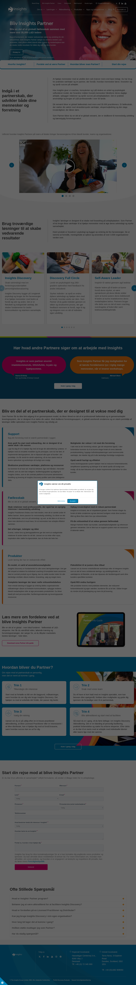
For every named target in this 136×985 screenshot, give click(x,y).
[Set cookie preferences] (4, 981)
